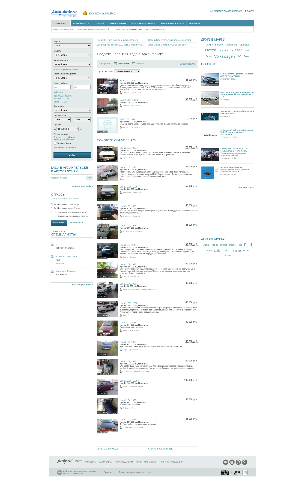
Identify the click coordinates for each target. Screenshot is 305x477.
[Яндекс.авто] (236, 472)
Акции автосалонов (172, 23)
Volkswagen (224, 56)
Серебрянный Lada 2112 (160, 449)
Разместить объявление (228, 11)
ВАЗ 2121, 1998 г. (128, 80)
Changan (244, 44)
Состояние (59, 106)
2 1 (57, 244)
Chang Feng (231, 44)
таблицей (140, 63)
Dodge (232, 244)
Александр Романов (66, 271)
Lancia (226, 250)
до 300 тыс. (59, 92)
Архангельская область (102, 13)
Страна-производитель (65, 74)
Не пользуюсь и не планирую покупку (71, 216)
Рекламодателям (124, 462)
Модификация (61, 60)
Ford (248, 245)
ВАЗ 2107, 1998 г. (128, 119)
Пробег (57, 125)
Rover (246, 250)
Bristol (223, 244)
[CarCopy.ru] (225, 472)
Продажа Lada (119, 29)
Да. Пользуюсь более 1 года (66, 204)
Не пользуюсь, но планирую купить (70, 212)
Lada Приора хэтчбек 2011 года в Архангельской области (121, 45)
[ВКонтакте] (225, 464)
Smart (209, 56)
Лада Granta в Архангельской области (167, 45)
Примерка (194, 23)
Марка (57, 41)
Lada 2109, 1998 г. (129, 206)
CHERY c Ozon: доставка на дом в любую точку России (236, 75)
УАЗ (239, 56)
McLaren (224, 50)
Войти (250, 11)
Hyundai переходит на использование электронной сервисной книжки (234, 169)
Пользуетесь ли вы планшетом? (65, 199)
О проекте (90, 462)
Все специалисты (81, 284)
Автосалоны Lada (81, 186)
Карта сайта (105, 462)
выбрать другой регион (64, 139)
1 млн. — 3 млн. (61, 102)
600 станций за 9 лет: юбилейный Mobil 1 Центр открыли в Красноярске (236, 132)
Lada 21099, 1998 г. (129, 187)
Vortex (227, 255)
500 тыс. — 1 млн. (62, 99)
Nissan (237, 50)
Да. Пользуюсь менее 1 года (67, 208)
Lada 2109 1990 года (107, 449)
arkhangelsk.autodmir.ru (63, 29)
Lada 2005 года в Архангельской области (117, 40)
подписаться (189, 63)
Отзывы (99, 23)
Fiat (240, 244)
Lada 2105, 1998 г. (129, 148)
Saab (247, 50)
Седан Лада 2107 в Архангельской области (170, 40)
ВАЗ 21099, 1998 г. (129, 100)
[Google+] (244, 464)
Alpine (209, 44)
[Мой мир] (232, 464)
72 (90, 178)
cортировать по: (105, 71)
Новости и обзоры (143, 23)
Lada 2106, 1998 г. (129, 342)
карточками (123, 63)
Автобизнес (81, 23)
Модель (57, 51)
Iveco (209, 250)
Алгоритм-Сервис (59, 178)
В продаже (61, 23)
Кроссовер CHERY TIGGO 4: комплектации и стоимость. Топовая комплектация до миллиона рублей (234, 152)
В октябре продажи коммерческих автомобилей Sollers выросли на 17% (237, 94)
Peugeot (236, 250)
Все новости (245, 187)
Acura (206, 244)
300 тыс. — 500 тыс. (63, 95)
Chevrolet (211, 50)
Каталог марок (117, 23)
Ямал (246, 56)
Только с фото (63, 143)
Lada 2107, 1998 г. (129, 225)
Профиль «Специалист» (172, 462)
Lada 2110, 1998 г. (129, 167)
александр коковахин (66, 256)
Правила (108, 472)
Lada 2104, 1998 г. (129, 284)
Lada (217, 250)
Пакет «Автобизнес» (146, 462)
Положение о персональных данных (135, 472)
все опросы (75, 222)
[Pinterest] (238, 464)
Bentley (219, 44)
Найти (72, 155)
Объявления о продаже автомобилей (93, 29)
